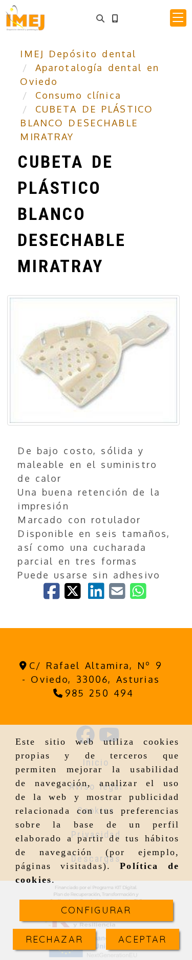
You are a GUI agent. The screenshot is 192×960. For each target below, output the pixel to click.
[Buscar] (100, 18)
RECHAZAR (54, 939)
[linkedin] (98, 594)
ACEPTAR (142, 939)
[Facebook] (54, 594)
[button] (178, 18)
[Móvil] (114, 18)
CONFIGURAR (96, 910)
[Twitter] (76, 594)
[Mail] (119, 594)
